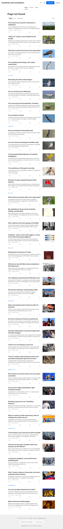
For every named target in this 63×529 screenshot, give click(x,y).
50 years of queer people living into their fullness (22, 181)
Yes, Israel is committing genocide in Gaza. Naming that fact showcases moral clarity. (24, 53)
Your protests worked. (16, 115)
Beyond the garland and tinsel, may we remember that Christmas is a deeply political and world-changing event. (23, 504)
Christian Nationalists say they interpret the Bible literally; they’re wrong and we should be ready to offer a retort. (23, 225)
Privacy (30, 518)
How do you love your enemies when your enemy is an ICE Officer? (23, 445)
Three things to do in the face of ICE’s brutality (24, 433)
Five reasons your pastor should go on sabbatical (21, 24)
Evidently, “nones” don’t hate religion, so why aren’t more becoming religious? (24, 236)
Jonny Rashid (17, 30)
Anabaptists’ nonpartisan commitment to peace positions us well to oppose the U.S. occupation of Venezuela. (24, 477)
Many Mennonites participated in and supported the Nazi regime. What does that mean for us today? (23, 268)
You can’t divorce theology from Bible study (23, 142)
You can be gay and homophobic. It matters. (23, 103)
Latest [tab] (10, 18)
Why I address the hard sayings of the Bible (23, 223)
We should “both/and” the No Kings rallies (23, 290)
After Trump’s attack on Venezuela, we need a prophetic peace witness (24, 473)
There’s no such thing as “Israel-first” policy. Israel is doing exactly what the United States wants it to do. (23, 309)
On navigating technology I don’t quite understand (21, 63)
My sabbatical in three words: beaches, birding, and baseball (22, 210)
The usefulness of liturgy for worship (21, 168)
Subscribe (50, 3)
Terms (34, 518)
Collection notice (41, 518)
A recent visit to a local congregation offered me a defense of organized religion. (24, 171)
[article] (31, 27)
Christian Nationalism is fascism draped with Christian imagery (24, 332)
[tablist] (16, 18)
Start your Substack (27, 522)
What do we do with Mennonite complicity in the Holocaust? (23, 265)
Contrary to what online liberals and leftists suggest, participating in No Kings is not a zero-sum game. (22, 292)
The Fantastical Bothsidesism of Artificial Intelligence (22, 155)
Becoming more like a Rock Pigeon (20, 79)
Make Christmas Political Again (19, 501)
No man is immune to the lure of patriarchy (23, 319)
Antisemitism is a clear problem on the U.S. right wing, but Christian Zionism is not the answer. (23, 392)
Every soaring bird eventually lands (20, 130)
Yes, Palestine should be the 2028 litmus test (24, 278)
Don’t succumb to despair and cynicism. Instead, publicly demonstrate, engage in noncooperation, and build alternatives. (23, 435)
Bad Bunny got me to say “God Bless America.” (21, 402)
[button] (26, 7)
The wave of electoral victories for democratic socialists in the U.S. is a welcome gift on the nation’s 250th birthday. (24, 118)
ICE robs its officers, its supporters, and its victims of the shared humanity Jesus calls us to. (23, 463)
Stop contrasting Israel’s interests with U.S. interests (23, 306)
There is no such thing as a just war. (20, 345)
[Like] (9, 366)
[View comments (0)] (20, 32)
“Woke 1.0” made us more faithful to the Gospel (22, 37)
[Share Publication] (44, 2)
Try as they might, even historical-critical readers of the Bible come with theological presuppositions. (24, 145)
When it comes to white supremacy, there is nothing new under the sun (23, 416)
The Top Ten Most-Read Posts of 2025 (21, 489)
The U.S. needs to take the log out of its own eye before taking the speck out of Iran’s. (23, 357)
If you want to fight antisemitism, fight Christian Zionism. (21, 389)
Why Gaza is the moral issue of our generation (24, 50)
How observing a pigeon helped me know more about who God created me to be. (23, 82)
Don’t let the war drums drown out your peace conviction (24, 375)
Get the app (39, 522)
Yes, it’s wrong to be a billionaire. (19, 91)
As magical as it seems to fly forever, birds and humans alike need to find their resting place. (24, 133)
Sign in (58, 3)
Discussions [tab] (20, 18)
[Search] (40, 2)
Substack (24, 525)
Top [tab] (15, 18)
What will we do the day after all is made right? (24, 197)
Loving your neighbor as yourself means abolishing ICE (22, 459)
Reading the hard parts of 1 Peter (19, 252)
